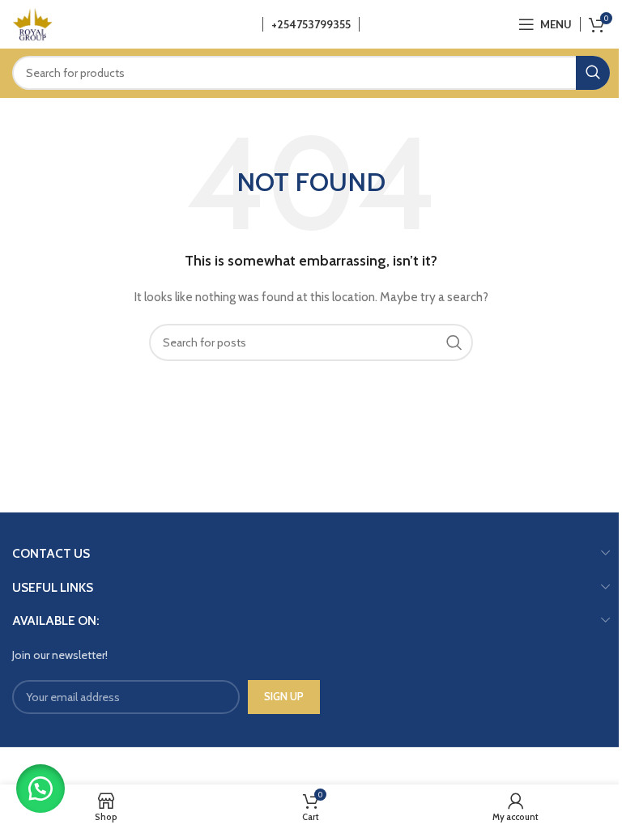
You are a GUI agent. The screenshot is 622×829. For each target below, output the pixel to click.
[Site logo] (32, 22)
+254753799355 (311, 24)
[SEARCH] (593, 73)
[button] (40, 788)
